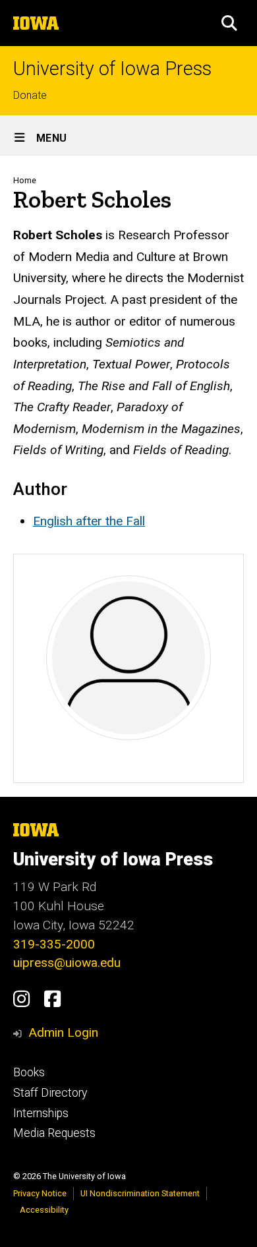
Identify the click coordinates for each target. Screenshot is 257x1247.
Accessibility (44, 1210)
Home (24, 180)
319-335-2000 (54, 944)
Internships (41, 1113)
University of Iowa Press (112, 68)
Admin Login (63, 1032)
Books (29, 1072)
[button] (229, 23)
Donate (30, 95)
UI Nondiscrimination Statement (140, 1193)
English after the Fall (89, 521)
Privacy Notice (40, 1193)
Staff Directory (50, 1092)
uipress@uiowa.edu (67, 962)
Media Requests (54, 1133)
